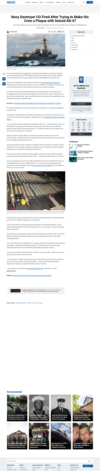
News (64, 2)
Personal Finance (23, 469)
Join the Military (49, 2)
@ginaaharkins (11, 271)
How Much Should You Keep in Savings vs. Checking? (85, 151)
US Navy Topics (40, 27)
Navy (26, 73)
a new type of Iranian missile (42, 165)
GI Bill (46, 469)
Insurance (27, 2)
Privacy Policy (78, 110)
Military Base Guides (74, 467)
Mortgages (34, 2)
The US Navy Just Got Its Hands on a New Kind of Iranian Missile (31, 275)
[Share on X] (52, 31)
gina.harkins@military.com (35, 268)
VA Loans (9, 467)
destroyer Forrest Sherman (50, 82)
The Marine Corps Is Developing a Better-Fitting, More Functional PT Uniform (37, 103)
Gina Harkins (14, 31)
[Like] (4, 83)
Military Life (71, 2)
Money (41, 2)
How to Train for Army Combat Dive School (85, 158)
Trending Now (73, 141)
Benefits (58, 2)
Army (59, 467)
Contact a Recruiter (36, 467)
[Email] (55, 31)
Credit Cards (22, 467)
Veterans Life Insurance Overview (84, 145)
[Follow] (4, 78)
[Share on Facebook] (49, 31)
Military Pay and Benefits (50, 467)
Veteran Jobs (73, 469)
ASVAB (33, 469)
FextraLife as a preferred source (49, 291)
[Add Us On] (4, 73)
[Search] (84, 2)
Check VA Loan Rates (12, 469)
